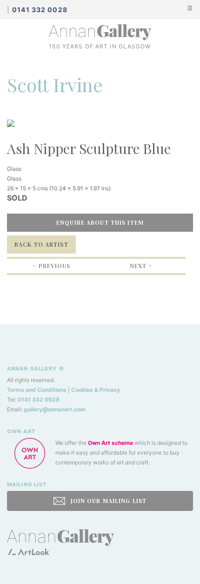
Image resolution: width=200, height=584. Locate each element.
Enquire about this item (100, 222)
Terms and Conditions (37, 389)
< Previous (51, 265)
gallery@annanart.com (55, 409)
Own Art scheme (110, 442)
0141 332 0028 (39, 399)
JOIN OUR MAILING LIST (107, 500)
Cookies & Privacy (95, 389)
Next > (141, 265)
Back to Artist (41, 244)
